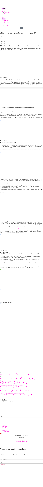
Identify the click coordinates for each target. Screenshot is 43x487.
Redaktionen (6, 13)
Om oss (3, 11)
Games (3, 8)
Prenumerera (3, 464)
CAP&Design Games (6, 416)
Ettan (3, 7)
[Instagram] (1, 423)
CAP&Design (4, 415)
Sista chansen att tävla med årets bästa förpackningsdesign (18, 379)
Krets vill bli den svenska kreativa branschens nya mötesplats (18, 395)
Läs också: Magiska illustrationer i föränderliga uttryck (11, 228)
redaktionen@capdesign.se (21, 441)
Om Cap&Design (7, 12)
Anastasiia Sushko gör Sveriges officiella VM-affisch (15, 391)
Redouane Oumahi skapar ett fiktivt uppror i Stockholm (16, 387)
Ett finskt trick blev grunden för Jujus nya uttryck (14, 375)
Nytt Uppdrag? (5, 10)
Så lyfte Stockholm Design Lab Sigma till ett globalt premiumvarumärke (21, 383)
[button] (21, 16)
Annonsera (6, 15)
